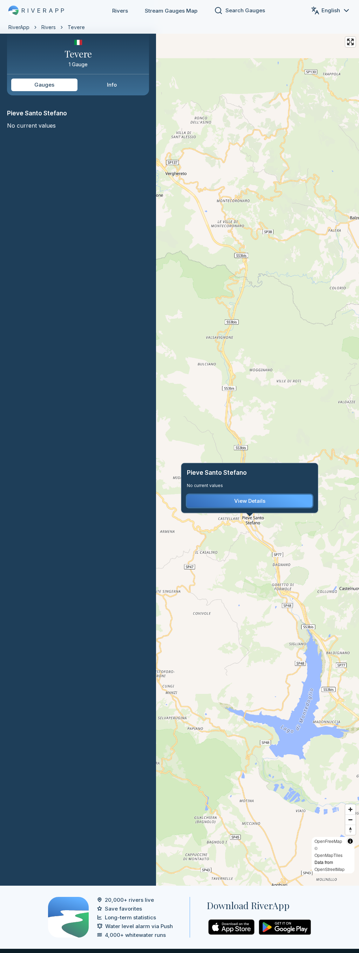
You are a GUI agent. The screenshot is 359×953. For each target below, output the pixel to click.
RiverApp (18, 27)
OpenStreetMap (329, 869)
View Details (249, 501)
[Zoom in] (350, 809)
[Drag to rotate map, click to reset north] (350, 830)
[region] (179, 443)
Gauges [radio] (44, 84)
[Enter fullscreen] (350, 42)
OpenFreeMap (328, 841)
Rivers (120, 10)
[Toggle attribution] (350, 841)
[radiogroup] (78, 85)
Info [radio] (112, 84)
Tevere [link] (76, 27)
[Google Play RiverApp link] (285, 927)
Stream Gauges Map (171, 10)
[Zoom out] (350, 820)
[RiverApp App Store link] (231, 927)
